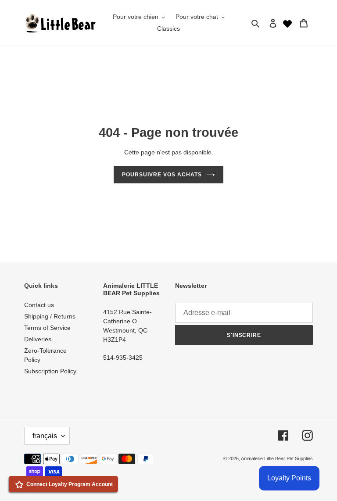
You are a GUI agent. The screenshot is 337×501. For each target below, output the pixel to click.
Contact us (39, 304)
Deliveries (37, 339)
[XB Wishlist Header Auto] (287, 23)
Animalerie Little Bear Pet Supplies (277, 458)
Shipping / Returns (49, 316)
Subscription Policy (50, 371)
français (44, 436)
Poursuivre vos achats (161, 175)
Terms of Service (47, 327)
